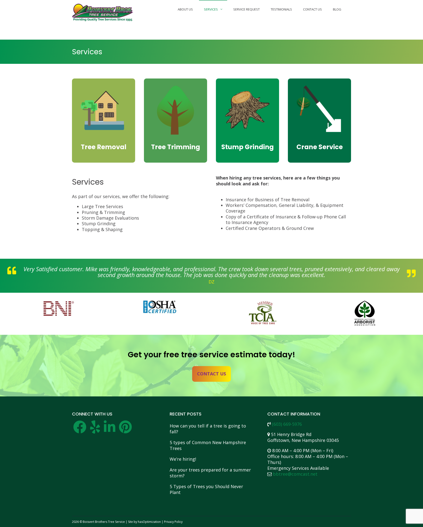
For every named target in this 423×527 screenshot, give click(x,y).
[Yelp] (95, 430)
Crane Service (319, 147)
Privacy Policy (173, 522)
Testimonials (281, 9)
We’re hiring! (183, 459)
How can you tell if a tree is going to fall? (208, 429)
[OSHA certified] (160, 313)
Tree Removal (103, 147)
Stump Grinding (247, 147)
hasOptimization (149, 522)
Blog (337, 9)
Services (211, 9)
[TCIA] (263, 313)
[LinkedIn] (110, 430)
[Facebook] (80, 430)
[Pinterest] (125, 430)
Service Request (246, 9)
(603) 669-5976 (287, 424)
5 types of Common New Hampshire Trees (208, 445)
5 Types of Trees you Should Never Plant (206, 489)
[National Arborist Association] (365, 313)
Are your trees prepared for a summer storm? (210, 473)
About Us (185, 9)
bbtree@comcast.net (295, 474)
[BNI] (58, 313)
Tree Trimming (175, 147)
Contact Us (312, 9)
